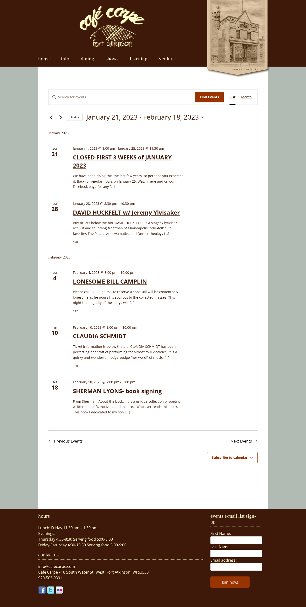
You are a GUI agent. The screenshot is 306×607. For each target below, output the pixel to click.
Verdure (167, 58)
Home (43, 58)
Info (65, 58)
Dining (87, 58)
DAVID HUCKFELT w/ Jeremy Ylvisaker (126, 212)
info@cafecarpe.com (56, 566)
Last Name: (220, 546)
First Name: (220, 533)
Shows (112, 58)
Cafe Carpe (112, 26)
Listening (139, 58)
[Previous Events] (51, 117)
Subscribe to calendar (229, 457)
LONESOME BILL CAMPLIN (110, 281)
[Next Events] (60, 117)
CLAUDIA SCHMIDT (99, 336)
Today (75, 117)
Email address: (223, 560)
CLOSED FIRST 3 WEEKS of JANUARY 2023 (122, 161)
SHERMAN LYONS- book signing (117, 391)
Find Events (209, 97)
